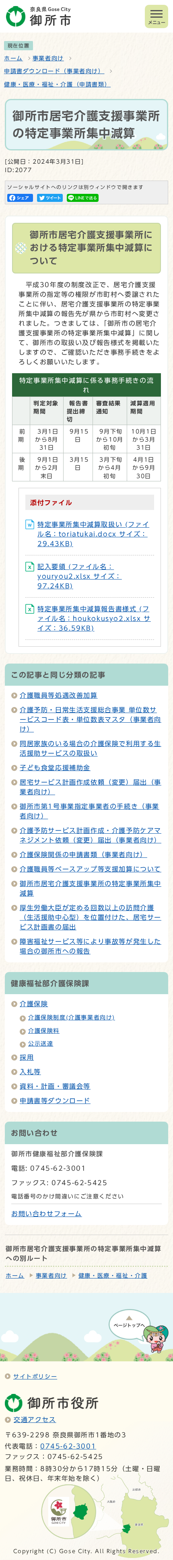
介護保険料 (44, 1031)
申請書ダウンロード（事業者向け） (54, 71)
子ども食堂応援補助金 (55, 768)
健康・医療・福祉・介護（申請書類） (57, 84)
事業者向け (48, 58)
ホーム (13, 58)
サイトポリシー (35, 1376)
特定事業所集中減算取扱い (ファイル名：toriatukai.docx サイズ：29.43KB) (93, 534)
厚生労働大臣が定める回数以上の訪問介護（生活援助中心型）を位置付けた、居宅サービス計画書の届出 (90, 917)
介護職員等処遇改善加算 (59, 695)
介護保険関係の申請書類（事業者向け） (83, 854)
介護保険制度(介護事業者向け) (71, 1017)
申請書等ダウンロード (55, 1101)
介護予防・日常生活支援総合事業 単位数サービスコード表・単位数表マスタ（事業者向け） (90, 719)
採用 (27, 1057)
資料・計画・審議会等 (55, 1086)
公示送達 (40, 1043)
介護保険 (34, 1004)
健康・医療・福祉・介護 (113, 1275)
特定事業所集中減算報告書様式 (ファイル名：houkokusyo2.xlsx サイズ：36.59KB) (94, 618)
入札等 (30, 1072)
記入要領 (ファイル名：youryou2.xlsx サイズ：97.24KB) (79, 576)
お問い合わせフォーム (46, 1214)
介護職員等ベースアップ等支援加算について (90, 869)
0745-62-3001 (68, 1446)
